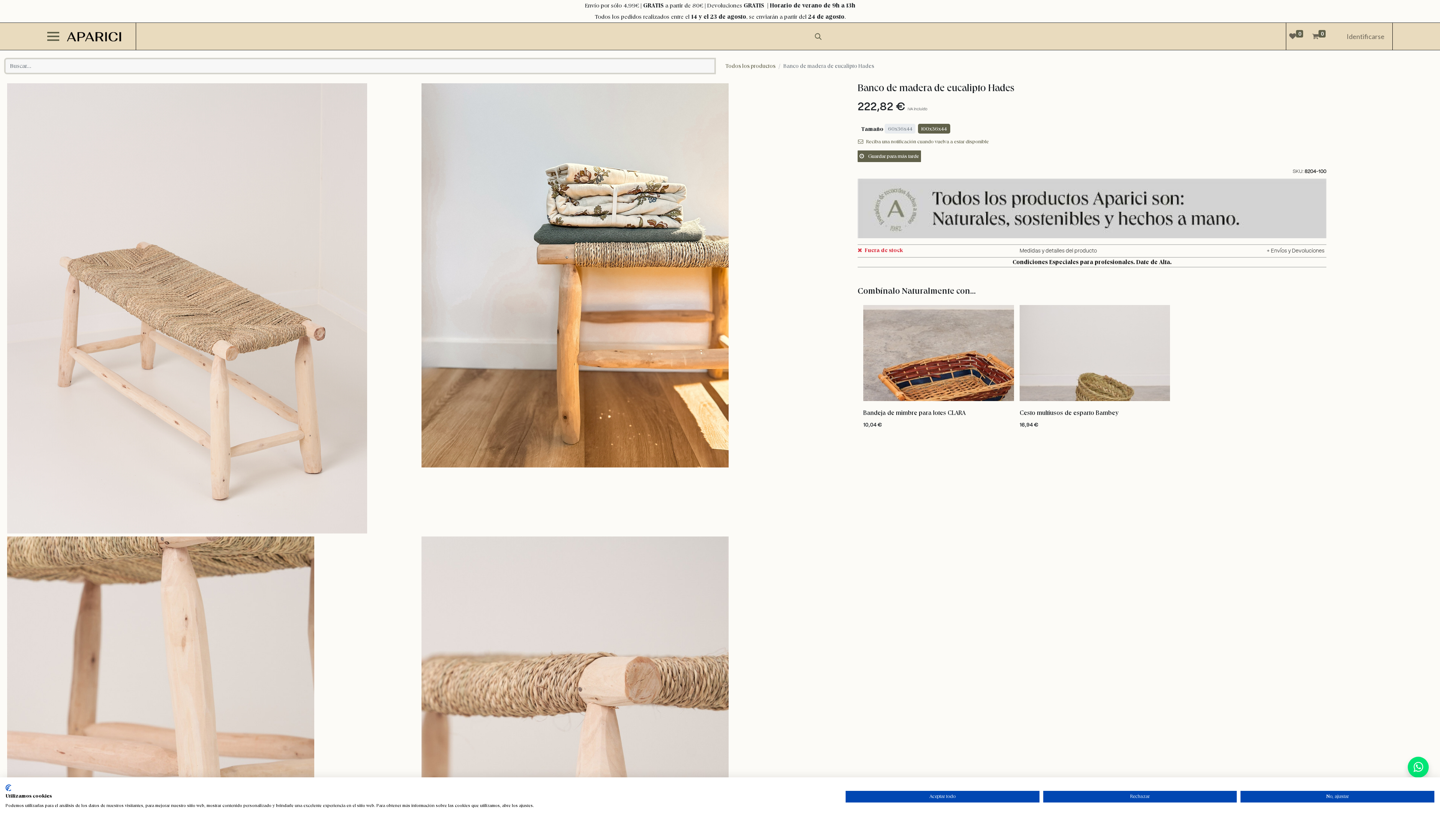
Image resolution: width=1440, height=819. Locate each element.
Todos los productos (751, 66)
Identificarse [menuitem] (1365, 36)
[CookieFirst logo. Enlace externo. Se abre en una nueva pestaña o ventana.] (8, 787)
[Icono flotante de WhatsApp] (1418, 767)
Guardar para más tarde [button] (893, 156)
